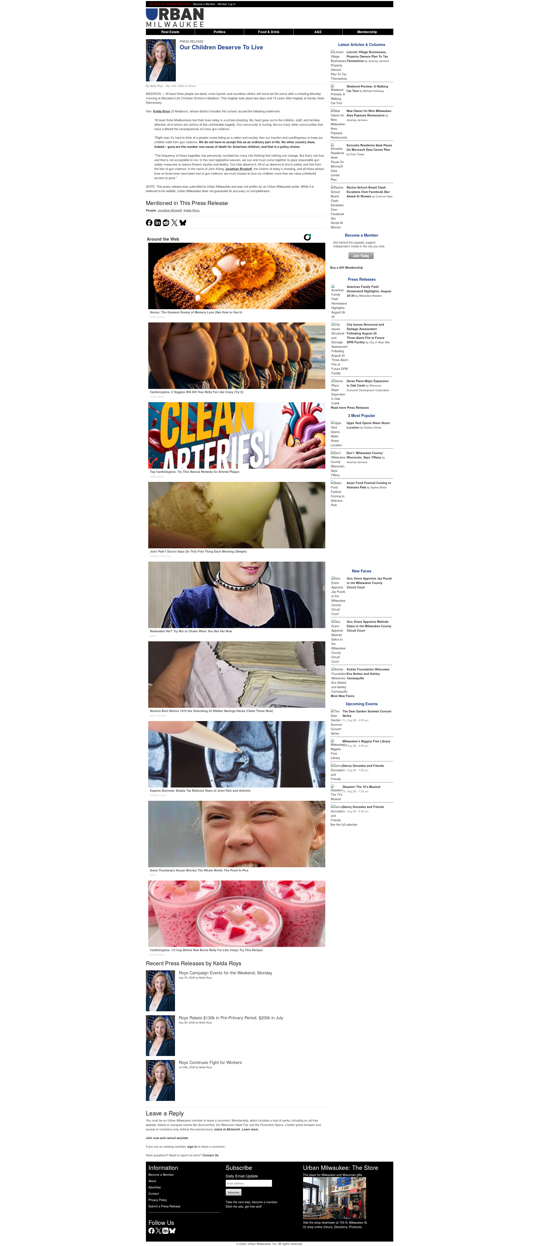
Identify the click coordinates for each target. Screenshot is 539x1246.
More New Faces (342, 696)
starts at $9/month (227, 1129)
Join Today (361, 255)
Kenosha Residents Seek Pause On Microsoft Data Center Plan (369, 147)
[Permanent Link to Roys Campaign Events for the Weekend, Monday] (160, 1010)
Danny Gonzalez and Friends (363, 765)
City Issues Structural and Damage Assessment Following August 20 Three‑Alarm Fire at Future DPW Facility (365, 333)
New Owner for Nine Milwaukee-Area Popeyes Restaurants (369, 113)
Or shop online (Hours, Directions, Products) (332, 1227)
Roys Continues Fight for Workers (210, 1062)
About (152, 1181)
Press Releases (362, 279)
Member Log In (227, 4)
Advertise (154, 1187)
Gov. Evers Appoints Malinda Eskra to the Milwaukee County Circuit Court (369, 625)
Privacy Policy (157, 1200)
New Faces (361, 571)
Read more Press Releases (350, 407)
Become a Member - (205, 4)
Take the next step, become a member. (252, 1202)
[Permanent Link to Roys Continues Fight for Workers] (160, 1099)
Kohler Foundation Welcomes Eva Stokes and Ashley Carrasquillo (368, 673)
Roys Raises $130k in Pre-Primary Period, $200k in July (231, 1017)
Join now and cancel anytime (167, 1138)
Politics (219, 31)
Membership (367, 31)
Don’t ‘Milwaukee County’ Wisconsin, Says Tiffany (365, 455)
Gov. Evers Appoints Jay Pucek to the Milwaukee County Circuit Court (369, 582)
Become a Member (361, 235)
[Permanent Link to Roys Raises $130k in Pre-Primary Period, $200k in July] (160, 1054)
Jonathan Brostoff (238, 168)
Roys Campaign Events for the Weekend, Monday (225, 973)
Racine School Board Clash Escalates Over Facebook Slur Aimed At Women (368, 191)
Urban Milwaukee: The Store (340, 1167)
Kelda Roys (156, 86)
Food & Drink (268, 31)
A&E (318, 31)
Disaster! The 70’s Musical (361, 787)
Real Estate (170, 31)
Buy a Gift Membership (346, 267)
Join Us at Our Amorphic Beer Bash (169, 4)
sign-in (192, 1146)
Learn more (250, 1129)
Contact (153, 1193)
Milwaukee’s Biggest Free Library (366, 741)
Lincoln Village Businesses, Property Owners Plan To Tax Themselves (367, 56)
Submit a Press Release (164, 1206)
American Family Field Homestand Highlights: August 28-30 (369, 291)
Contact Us (211, 1155)
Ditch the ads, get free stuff (243, 1206)
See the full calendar (344, 824)
